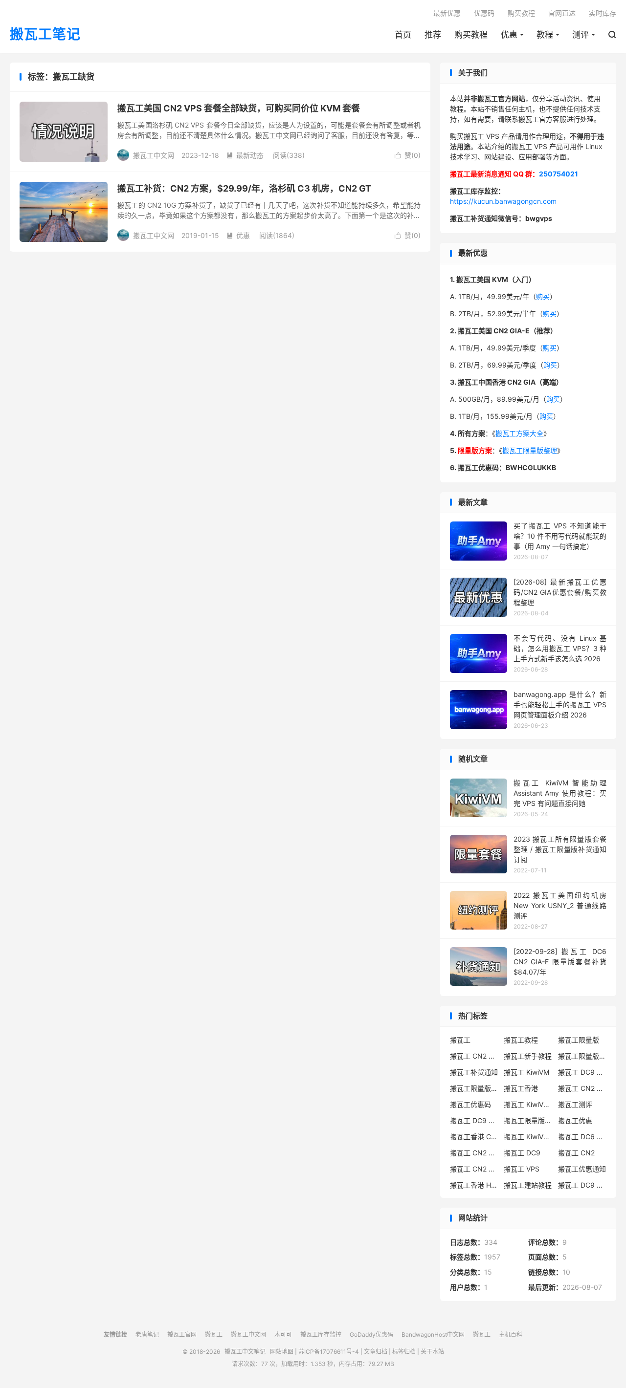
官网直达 (562, 13)
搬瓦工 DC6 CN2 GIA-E (582, 1136)
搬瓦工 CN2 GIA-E (582, 1088)
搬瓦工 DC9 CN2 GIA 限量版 (474, 1120)
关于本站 (432, 1351)
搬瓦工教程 (521, 1040)
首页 (403, 35)
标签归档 (404, 1351)
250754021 (558, 174)
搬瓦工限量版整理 (529, 450)
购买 (543, 296)
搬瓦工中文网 (248, 1334)
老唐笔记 (147, 1334)
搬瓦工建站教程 (528, 1185)
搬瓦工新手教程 (528, 1056)
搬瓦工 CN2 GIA (474, 1056)
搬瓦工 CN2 (576, 1153)
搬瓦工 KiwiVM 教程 (528, 1104)
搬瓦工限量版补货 (474, 1088)
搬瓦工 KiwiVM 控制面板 (528, 1136)
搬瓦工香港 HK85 (474, 1185)
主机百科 (510, 1334)
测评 (580, 35)
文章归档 (375, 1351)
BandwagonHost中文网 (433, 1334)
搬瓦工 (460, 1040)
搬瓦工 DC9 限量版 (582, 1185)
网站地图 (281, 1351)
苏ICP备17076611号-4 (328, 1351)
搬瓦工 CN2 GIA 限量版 (474, 1169)
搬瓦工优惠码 (470, 1104)
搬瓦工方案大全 (519, 433)
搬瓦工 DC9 (522, 1153)
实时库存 (602, 13)
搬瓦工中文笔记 (245, 1351)
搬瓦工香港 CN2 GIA (474, 1136)
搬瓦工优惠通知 (582, 1169)
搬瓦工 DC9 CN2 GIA (582, 1072)
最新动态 (245, 155)
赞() (408, 155)
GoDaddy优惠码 (371, 1334)
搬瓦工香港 (521, 1088)
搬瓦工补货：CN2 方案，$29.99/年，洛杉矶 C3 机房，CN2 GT (244, 188)
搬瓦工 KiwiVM (526, 1072)
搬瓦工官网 (182, 1334)
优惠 (509, 35)
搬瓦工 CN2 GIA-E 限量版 (474, 1153)
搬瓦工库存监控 (320, 1334)
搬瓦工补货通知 (474, 1072)
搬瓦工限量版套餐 (582, 1056)
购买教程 (471, 35)
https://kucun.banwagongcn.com (503, 201)
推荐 (433, 35)
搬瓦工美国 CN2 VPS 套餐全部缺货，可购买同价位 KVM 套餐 (238, 108)
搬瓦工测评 (575, 1104)
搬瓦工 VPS (521, 1169)
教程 (545, 35)
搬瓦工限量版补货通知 (528, 1120)
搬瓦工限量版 (578, 1040)
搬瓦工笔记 (45, 35)
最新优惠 (447, 13)
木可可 (283, 1334)
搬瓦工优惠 (575, 1120)
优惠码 (484, 13)
